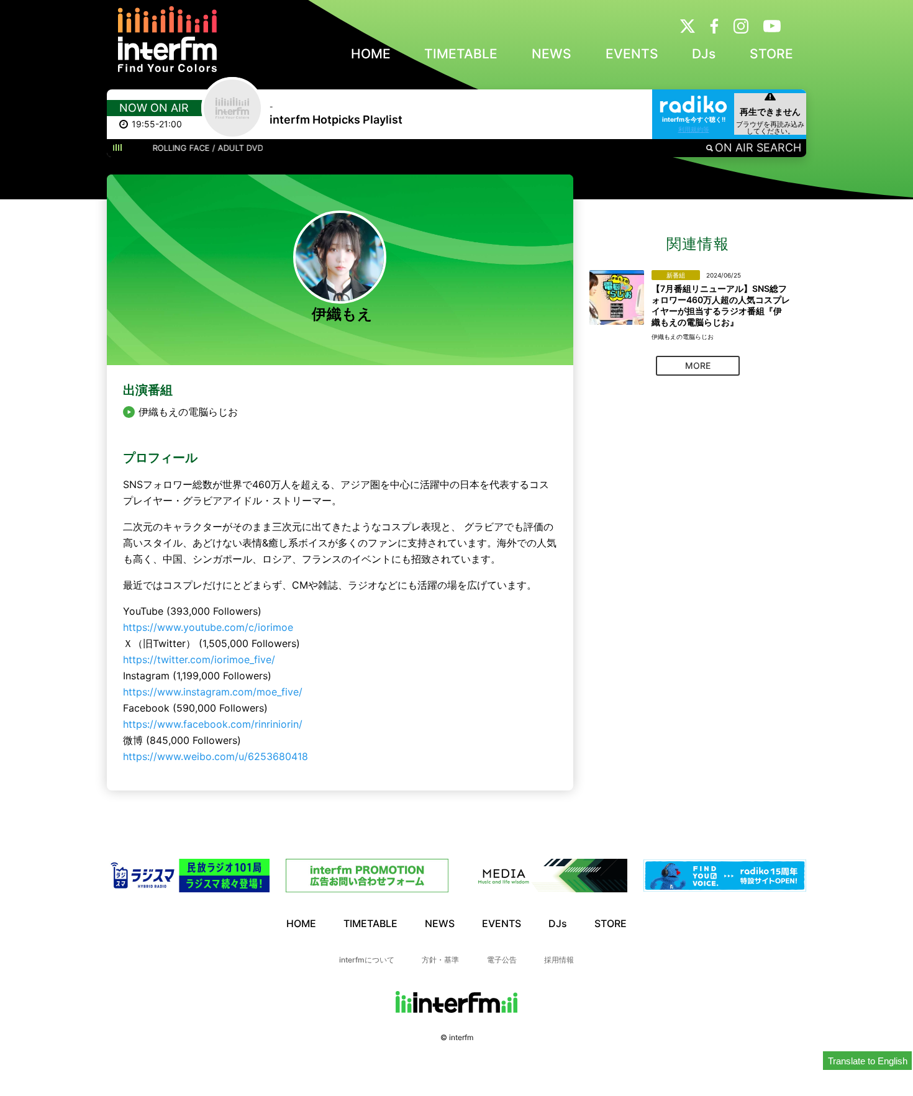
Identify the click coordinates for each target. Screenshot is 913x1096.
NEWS (551, 53)
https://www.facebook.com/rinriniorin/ (212, 724)
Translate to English (867, 1061)
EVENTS (632, 53)
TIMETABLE (460, 53)
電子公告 (502, 959)
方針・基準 (440, 959)
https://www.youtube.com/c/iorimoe (208, 627)
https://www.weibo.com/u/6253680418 (215, 756)
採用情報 (559, 959)
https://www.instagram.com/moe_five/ (212, 692)
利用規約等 (693, 129)
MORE (698, 365)
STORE (771, 53)
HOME (371, 53)
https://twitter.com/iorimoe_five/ (199, 659)
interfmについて (366, 959)
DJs (703, 53)
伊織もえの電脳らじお (188, 412)
